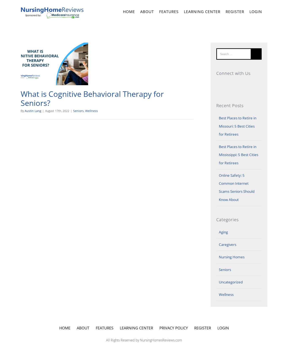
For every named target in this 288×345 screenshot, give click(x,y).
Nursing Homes (232, 257)
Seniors (78, 111)
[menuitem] (129, 12)
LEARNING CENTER (136, 327)
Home (64, 327)
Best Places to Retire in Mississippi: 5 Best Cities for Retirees (238, 154)
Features (104, 327)
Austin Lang (33, 111)
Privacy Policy (173, 327)
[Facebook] (239, 83)
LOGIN (255, 11)
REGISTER (235, 11)
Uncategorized (231, 282)
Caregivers (227, 244)
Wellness (91, 111)
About (83, 327)
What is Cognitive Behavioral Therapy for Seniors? (92, 98)
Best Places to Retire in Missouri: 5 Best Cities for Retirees (237, 126)
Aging (223, 232)
